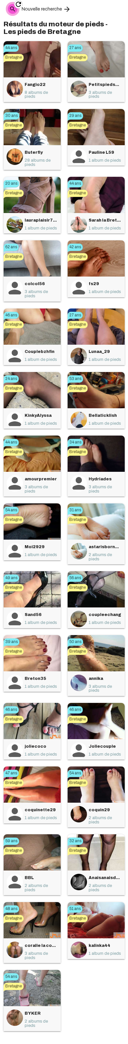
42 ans (75, 247)
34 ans (75, 442)
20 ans (11, 183)
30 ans (11, 116)
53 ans (75, 379)
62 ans (11, 247)
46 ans (11, 315)
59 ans (11, 841)
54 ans (11, 510)
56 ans (75, 578)
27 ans (75, 48)
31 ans (75, 510)
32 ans (75, 841)
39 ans (11, 642)
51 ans (75, 909)
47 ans (11, 773)
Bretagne (13, 57)
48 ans (11, 909)
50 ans (75, 642)
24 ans (11, 379)
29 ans (75, 116)
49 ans (11, 578)
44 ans (11, 48)
